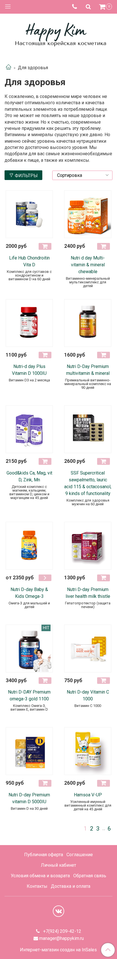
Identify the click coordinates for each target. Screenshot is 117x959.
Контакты (37, 886)
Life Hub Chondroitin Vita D (29, 261)
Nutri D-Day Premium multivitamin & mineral (88, 370)
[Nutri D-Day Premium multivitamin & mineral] (87, 323)
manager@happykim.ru (61, 938)
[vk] (58, 911)
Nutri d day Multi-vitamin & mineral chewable (88, 264)
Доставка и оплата (70, 886)
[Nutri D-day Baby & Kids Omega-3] (29, 546)
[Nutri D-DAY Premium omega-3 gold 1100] (29, 648)
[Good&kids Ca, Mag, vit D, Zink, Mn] (29, 429)
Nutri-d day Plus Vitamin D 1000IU (29, 370)
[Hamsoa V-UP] (87, 751)
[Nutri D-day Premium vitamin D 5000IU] (29, 751)
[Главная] (8, 67)
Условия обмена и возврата (40, 875)
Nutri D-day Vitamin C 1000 (88, 695)
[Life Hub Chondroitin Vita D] (29, 214)
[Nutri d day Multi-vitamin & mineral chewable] (87, 214)
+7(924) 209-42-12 (61, 931)
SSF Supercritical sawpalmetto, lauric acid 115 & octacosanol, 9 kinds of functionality (87, 483)
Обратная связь (89, 875)
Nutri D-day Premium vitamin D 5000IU (29, 798)
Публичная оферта (43, 854)
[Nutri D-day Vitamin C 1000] (87, 648)
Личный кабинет (58, 865)
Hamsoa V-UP (88, 795)
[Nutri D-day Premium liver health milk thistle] (87, 546)
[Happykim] (58, 33)
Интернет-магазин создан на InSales (58, 950)
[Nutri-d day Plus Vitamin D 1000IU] (29, 323)
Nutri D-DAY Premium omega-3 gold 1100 (29, 695)
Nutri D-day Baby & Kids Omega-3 (29, 593)
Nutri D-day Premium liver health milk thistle (88, 593)
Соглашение (79, 854)
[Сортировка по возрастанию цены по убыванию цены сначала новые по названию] (82, 175)
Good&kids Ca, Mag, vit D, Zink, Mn (29, 476)
